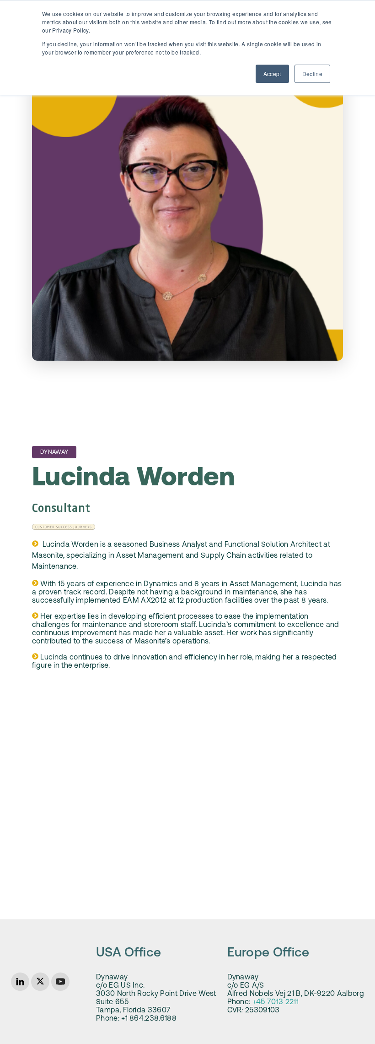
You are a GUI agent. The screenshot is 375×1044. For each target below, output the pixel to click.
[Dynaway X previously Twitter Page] (40, 982)
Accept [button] (272, 73)
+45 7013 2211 (275, 1002)
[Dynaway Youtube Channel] (60, 982)
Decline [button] (312, 73)
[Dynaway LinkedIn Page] (20, 982)
